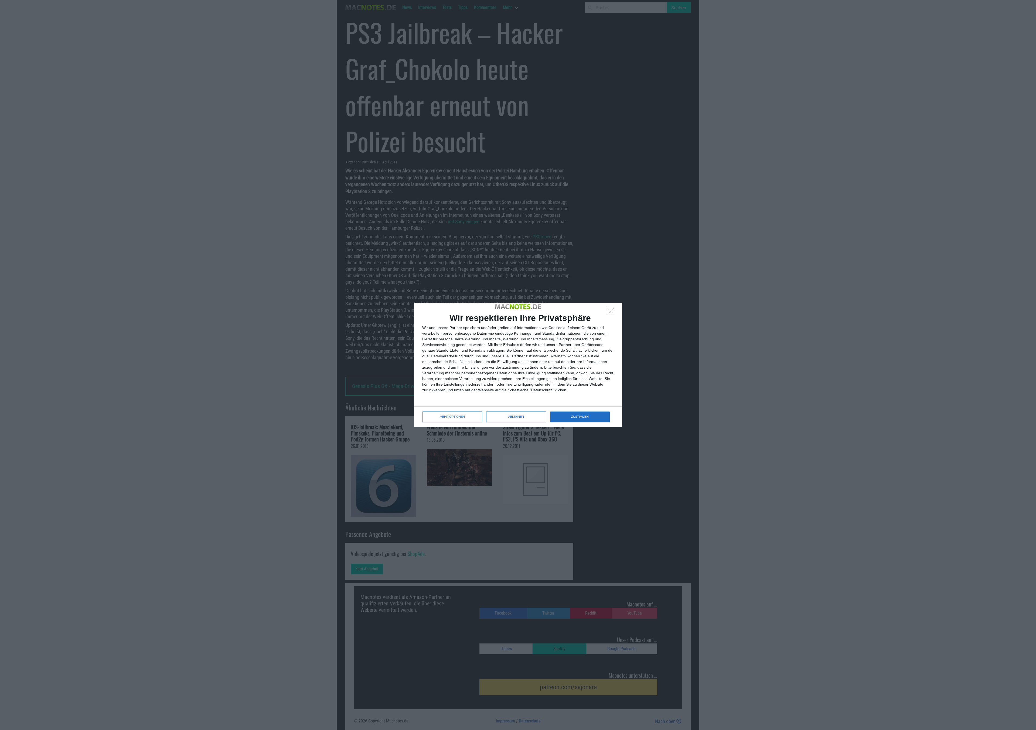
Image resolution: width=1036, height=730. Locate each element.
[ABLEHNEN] (612, 312)
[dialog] (518, 365)
